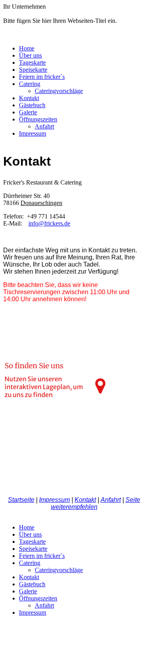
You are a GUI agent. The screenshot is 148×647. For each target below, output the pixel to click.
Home (26, 48)
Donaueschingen (41, 203)
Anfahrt (44, 126)
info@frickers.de (49, 223)
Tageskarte (32, 62)
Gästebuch (32, 105)
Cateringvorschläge (59, 91)
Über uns (30, 55)
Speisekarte (33, 69)
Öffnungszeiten (38, 119)
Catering (29, 83)
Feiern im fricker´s (42, 76)
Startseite (21, 499)
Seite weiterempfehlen (96, 503)
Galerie (28, 112)
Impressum (32, 133)
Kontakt (29, 98)
